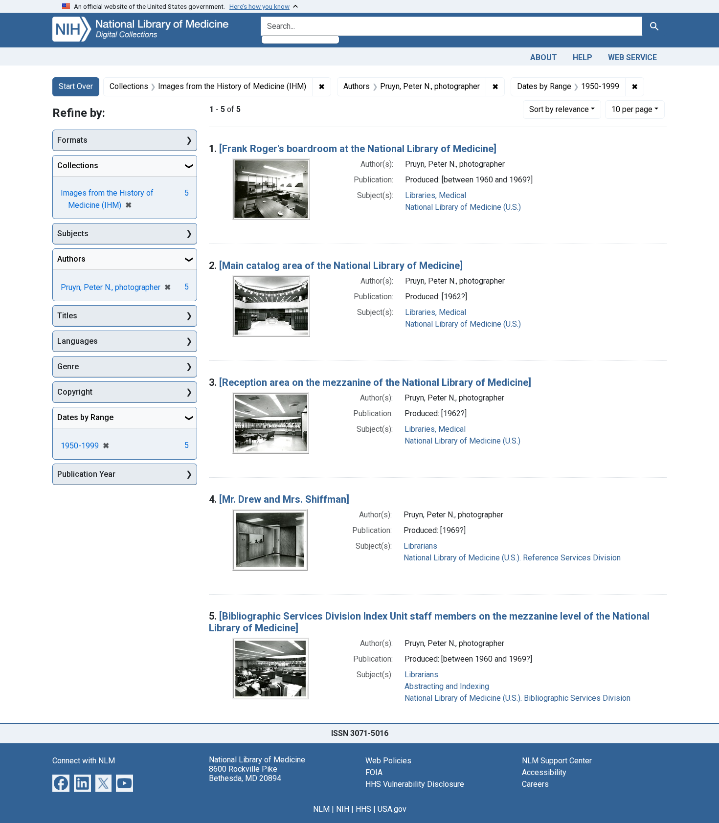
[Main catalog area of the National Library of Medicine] (341, 265)
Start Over (76, 86)
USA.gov (392, 809)
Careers (535, 784)
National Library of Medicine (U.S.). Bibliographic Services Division (517, 698)
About (543, 57)
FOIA (373, 772)
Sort (559, 109)
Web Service (632, 57)
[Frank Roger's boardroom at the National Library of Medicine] (357, 149)
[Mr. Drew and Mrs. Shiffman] (284, 499)
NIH (342, 809)
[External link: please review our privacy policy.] (60, 782)
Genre (68, 366)
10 (631, 109)
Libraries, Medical (435, 195)
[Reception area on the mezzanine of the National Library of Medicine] (375, 382)
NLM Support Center (557, 760)
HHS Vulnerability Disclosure (414, 784)
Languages (77, 341)
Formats (72, 140)
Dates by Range (85, 417)
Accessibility (544, 772)
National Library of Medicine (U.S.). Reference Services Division (512, 557)
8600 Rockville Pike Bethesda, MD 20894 (245, 773)
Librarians (420, 546)
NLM (321, 809)
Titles (67, 315)
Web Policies (388, 760)
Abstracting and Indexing (446, 686)
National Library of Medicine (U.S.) (463, 207)
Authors (71, 259)
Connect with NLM (83, 760)
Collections (77, 165)
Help (582, 57)
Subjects (73, 233)
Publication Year (86, 474)
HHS (363, 809)
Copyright (74, 392)
